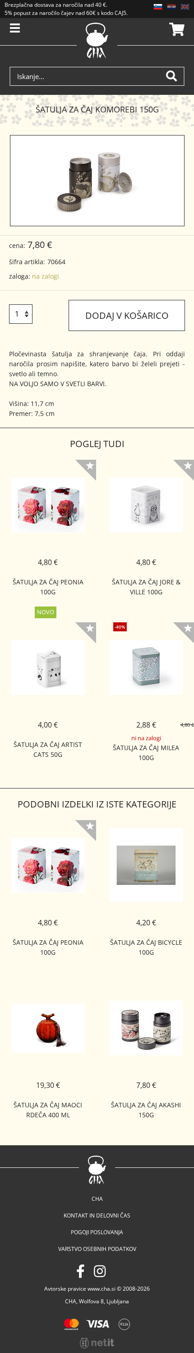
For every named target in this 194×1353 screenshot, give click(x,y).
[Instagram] (100, 1271)
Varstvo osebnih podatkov (97, 1249)
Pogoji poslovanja (97, 1232)
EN (184, 7)
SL (157, 7)
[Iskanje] (175, 76)
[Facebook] (80, 1271)
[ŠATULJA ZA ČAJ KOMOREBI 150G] (97, 180)
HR (171, 7)
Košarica (175, 29)
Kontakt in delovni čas (97, 1215)
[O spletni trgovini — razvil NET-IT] (97, 1343)
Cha (97, 1199)
